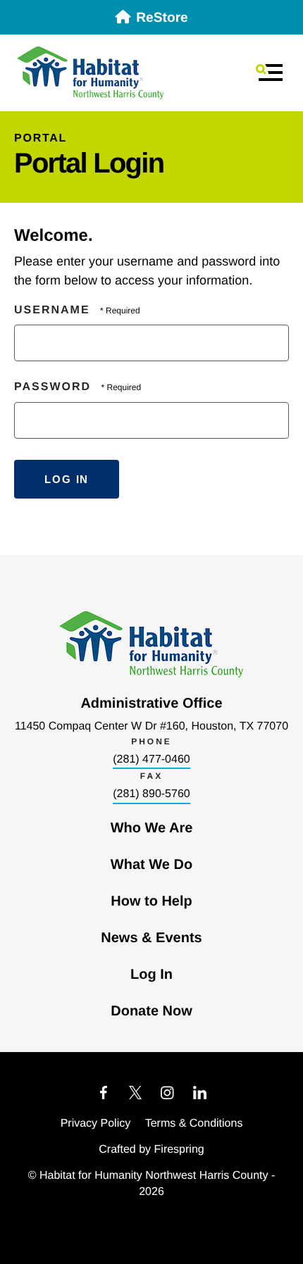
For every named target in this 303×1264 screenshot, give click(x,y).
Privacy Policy (96, 1124)
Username (52, 310)
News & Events (151, 938)
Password (52, 387)
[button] (269, 72)
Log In (151, 974)
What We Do (151, 864)
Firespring (179, 1150)
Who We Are (152, 828)
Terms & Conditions (194, 1124)
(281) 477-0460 (151, 759)
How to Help (151, 901)
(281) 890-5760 (151, 794)
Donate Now (151, 1011)
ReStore (162, 18)
